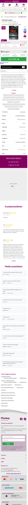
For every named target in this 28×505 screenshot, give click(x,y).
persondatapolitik (12, 449)
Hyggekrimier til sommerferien (8, 392)
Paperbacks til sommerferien (7, 400)
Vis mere (14, 260)
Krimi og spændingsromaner (10, 16)
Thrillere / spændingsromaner (7, 380)
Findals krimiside (8, 355)
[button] (25, 31)
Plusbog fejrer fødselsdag (7, 397)
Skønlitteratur (23, 378)
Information (5, 301)
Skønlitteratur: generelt (6, 384)
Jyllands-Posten (10, 293)
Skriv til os (10, 469)
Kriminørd (5, 337)
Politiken (7, 274)
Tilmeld (8, 443)
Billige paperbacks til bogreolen (8, 395)
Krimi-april (3, 390)
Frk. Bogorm (9, 365)
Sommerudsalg (4, 403)
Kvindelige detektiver (23, 16)
